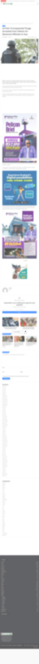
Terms (26, 333)
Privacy (24, 333)
